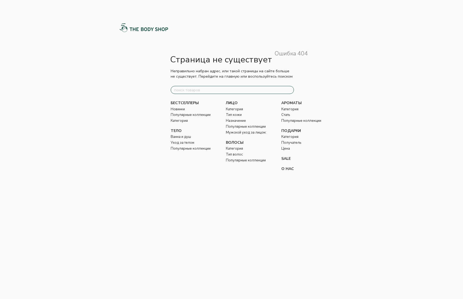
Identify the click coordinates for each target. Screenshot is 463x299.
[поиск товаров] (289, 90)
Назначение (236, 120)
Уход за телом (182, 142)
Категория (179, 120)
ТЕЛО (176, 130)
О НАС (287, 168)
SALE (286, 158)
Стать (285, 114)
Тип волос (234, 154)
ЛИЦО (232, 102)
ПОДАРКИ (291, 130)
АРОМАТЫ (291, 102)
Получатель (291, 142)
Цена (285, 148)
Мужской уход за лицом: (246, 132)
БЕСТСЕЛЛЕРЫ (185, 102)
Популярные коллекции (191, 114)
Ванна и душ (181, 136)
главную (232, 76)
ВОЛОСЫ (235, 142)
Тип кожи (234, 114)
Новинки (178, 109)
